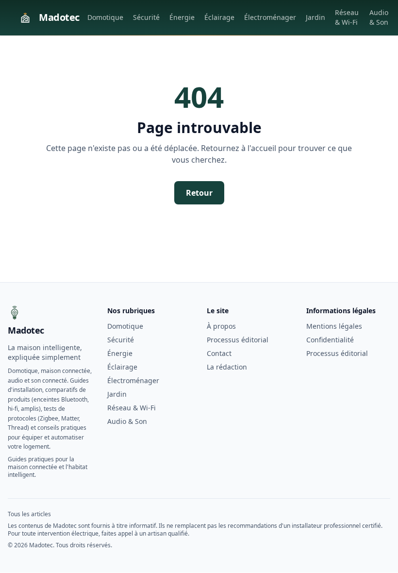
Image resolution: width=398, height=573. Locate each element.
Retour (199, 192)
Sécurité (146, 17)
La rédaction (227, 366)
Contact (219, 353)
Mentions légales (334, 326)
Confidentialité (330, 339)
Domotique (105, 17)
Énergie (182, 17)
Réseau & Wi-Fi (347, 17)
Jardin (315, 17)
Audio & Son (378, 17)
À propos (221, 326)
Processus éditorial (237, 339)
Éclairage (219, 17)
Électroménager (270, 17)
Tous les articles (29, 514)
